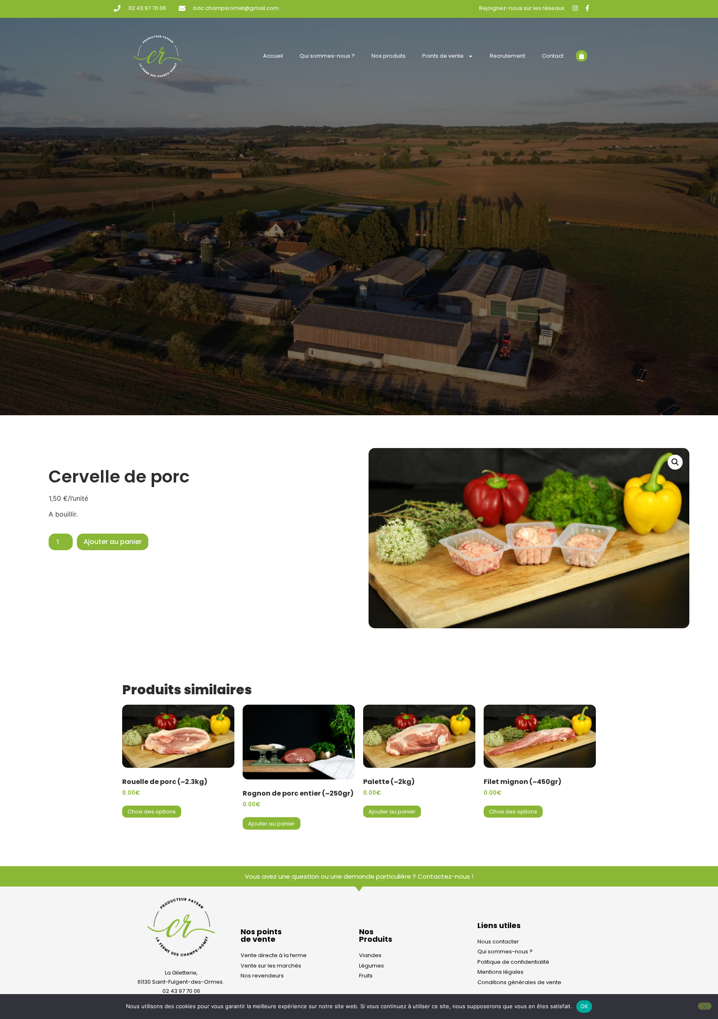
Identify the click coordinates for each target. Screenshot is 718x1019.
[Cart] (581, 55)
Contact (552, 56)
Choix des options (152, 812)
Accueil (273, 56)
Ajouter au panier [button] (271, 824)
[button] (675, 462)
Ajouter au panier (113, 541)
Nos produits (388, 56)
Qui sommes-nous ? (327, 56)
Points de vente (443, 56)
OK (584, 1006)
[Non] (705, 1006)
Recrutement (507, 56)
